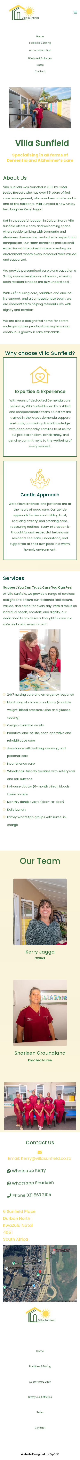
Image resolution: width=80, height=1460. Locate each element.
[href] (40, 1273)
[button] (74, 12)
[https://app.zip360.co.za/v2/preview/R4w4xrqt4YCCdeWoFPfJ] (23, 12)
